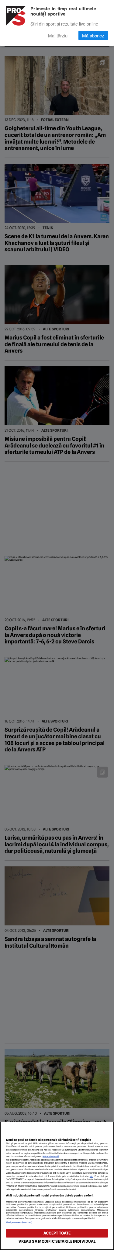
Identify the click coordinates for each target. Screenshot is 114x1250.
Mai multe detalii (51, 1156)
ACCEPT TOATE (57, 1233)
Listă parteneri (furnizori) (19, 1222)
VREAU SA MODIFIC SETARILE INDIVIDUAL (57, 1241)
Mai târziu (57, 35)
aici (91, 1176)
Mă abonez (93, 35)
